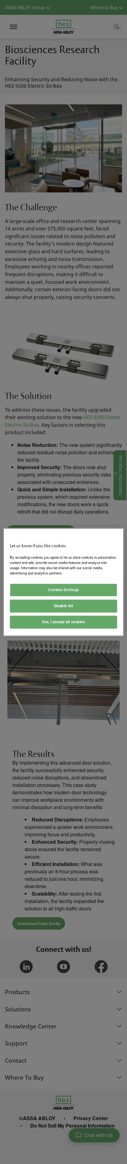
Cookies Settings (63, 589)
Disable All (63, 605)
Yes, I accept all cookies (63, 621)
